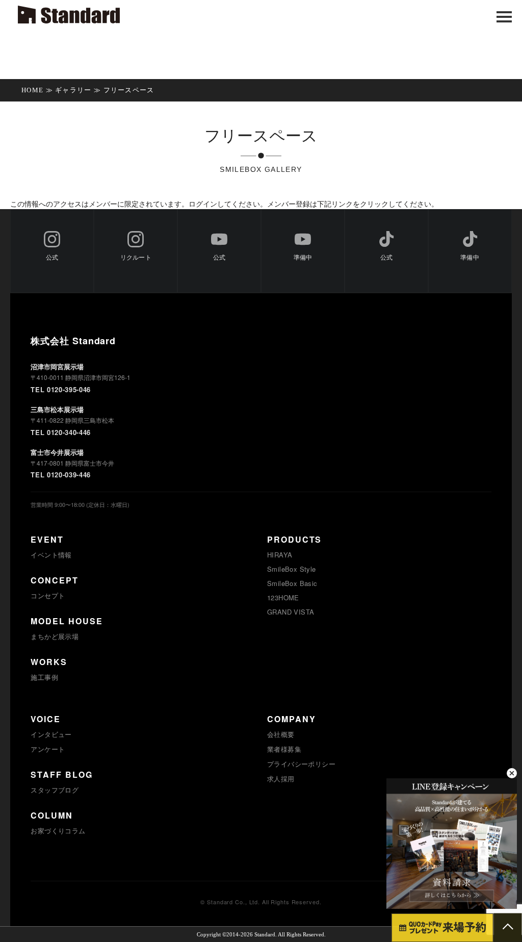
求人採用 (281, 778)
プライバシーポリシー (301, 764)
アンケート (48, 749)
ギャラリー (73, 90)
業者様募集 (284, 749)
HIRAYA (279, 554)
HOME (32, 90)
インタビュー (51, 734)
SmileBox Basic (292, 583)
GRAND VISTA (290, 612)
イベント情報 (51, 554)
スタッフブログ (55, 790)
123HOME (283, 597)
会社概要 (281, 734)
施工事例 (44, 677)
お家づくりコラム (58, 830)
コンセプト (48, 595)
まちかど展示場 (55, 636)
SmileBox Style (291, 569)
